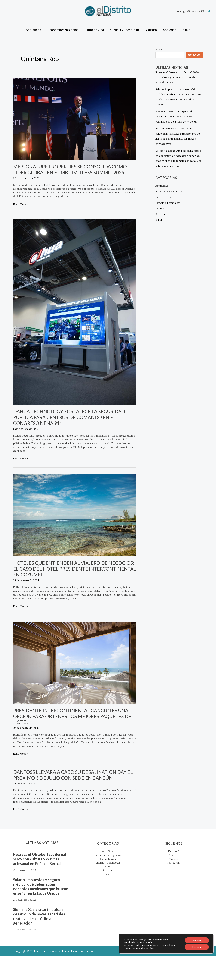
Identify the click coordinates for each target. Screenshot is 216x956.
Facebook (174, 851)
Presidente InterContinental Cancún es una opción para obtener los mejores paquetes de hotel (72, 716)
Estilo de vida (163, 197)
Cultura (159, 208)
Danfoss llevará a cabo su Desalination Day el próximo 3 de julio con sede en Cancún (73, 775)
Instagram (173, 862)
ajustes (150, 948)
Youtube (174, 855)
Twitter (174, 858)
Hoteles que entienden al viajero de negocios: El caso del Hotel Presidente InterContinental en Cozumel (74, 568)
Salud (158, 219)
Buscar (159, 49)
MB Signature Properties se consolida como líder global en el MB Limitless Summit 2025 (70, 169)
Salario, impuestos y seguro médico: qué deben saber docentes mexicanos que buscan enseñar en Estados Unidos (40, 886)
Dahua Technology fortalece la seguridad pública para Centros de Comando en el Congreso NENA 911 (69, 417)
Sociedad (161, 214)
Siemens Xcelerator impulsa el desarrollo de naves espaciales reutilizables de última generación (176, 116)
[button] (209, 11)
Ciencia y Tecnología (167, 202)
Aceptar (197, 940)
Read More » (20, 203)
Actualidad (161, 185)
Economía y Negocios (168, 191)
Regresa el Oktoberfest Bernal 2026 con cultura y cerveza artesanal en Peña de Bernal (177, 77)
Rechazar (197, 947)
